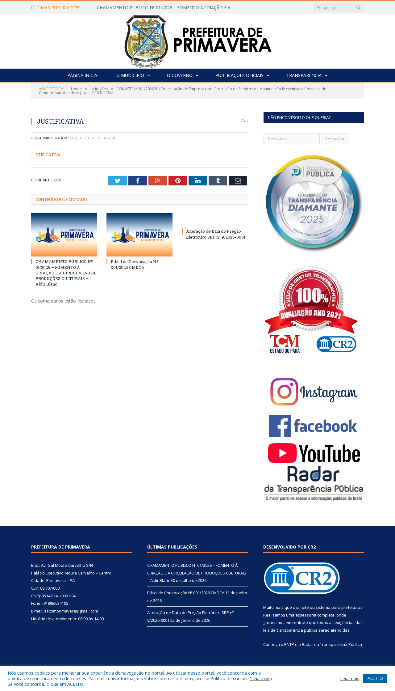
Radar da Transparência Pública (332, 644)
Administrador (53, 138)
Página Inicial (83, 75)
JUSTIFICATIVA (45, 155)
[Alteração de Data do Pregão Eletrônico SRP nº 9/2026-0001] (215, 219)
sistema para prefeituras (339, 607)
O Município (130, 75)
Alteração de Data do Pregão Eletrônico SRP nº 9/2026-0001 (215, 234)
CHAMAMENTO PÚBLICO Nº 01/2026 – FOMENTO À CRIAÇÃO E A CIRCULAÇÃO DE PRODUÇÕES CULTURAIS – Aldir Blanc (168, 8)
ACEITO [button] (375, 678)
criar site (301, 607)
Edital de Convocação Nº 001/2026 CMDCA (134, 264)
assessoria (305, 615)
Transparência (304, 75)
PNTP (289, 644)
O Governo (180, 75)
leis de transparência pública (290, 630)
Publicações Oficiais (239, 75)
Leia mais (260, 678)
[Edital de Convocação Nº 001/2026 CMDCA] (139, 234)
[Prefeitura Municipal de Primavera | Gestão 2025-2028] (197, 40)
